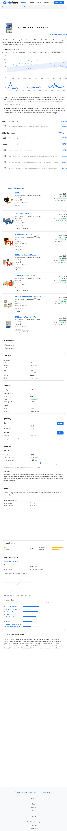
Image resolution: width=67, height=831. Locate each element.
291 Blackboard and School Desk (27, 234)
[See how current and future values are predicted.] (63, 411)
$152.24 (64, 299)
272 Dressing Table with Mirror (26, 317)
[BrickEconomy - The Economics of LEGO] (11, 2)
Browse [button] (23, 2)
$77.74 (64, 279)
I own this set (60, 202)
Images (52, 34)
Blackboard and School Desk (15, 627)
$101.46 (64, 237)
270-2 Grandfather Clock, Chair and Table (30, 296)
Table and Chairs (11, 612)
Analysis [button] (38, 2)
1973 (20, 198)
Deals (33, 811)
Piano (7, 614)
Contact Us (33, 825)
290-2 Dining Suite (22, 213)
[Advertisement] (35, 16)
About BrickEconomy (33, 822)
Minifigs (33, 807)
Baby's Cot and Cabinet (13, 609)
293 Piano (18, 193)
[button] (63, 52)
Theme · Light (46, 792)
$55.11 (64, 320)
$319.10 (64, 196)
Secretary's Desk (11, 617)
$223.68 (64, 258)
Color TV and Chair (11, 607)
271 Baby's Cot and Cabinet (25, 276)
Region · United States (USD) (27, 792)
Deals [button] (31, 2)
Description (61, 34)
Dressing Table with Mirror (14, 624)
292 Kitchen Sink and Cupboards (27, 255)
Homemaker (10, 7)
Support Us (34, 829)
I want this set (60, 207)
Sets (3, 7)
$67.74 (64, 217)
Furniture (19, 7)
